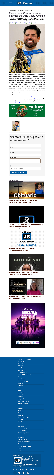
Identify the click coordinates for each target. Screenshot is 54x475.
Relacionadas (13, 180)
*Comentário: (13, 157)
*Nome (11, 143)
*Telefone (12, 152)
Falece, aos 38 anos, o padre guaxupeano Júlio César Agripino (27, 14)
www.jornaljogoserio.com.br (19, 102)
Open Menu (10, 3)
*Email (11, 147)
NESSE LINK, (31, 98)
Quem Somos (18, 455)
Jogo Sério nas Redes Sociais (23, 469)
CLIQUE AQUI (29, 96)
